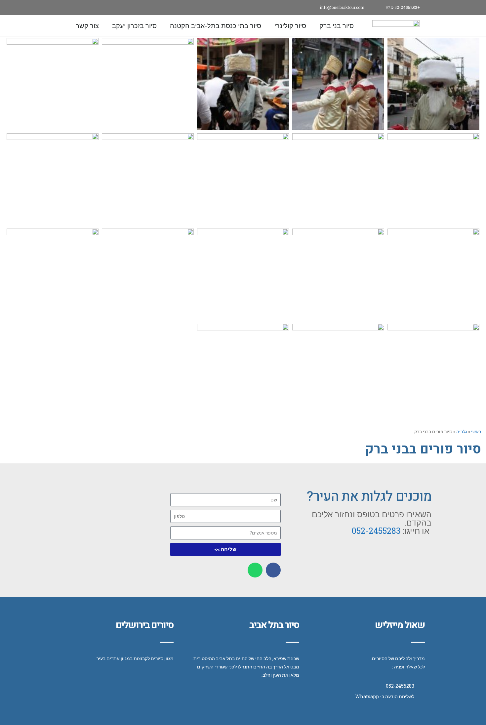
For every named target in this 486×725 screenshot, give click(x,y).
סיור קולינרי (290, 25)
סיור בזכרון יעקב (134, 25)
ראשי (476, 431)
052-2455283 (376, 530)
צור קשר (87, 25)
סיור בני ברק (336, 25)
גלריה (461, 431)
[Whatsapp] (62, 7)
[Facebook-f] (76, 7)
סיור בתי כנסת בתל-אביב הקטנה (215, 25)
